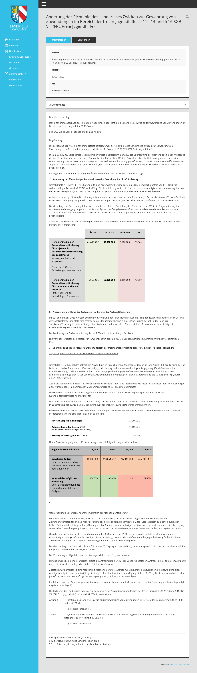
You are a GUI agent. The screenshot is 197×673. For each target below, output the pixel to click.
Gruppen (13, 68)
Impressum (15, 79)
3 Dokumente (57, 104)
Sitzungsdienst (179, 664)
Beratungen (84, 39)
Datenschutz (15, 85)
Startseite (14, 39)
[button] (19, 51)
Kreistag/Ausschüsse (20, 56)
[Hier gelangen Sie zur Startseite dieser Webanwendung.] (19, 18)
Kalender (14, 45)
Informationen (58, 39)
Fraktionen (14, 62)
